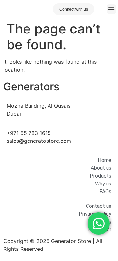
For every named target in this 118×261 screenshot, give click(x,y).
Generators (31, 86)
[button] (111, 9)
